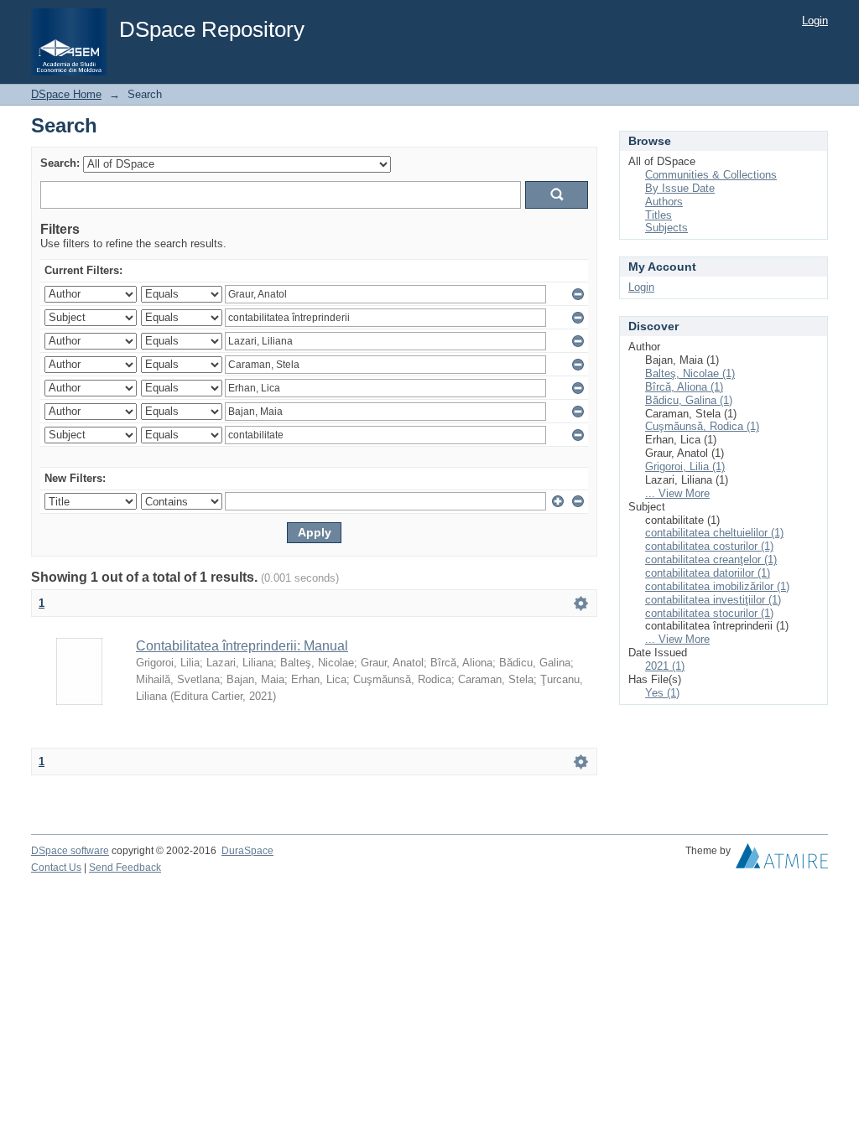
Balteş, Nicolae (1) (690, 373)
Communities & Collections (711, 174)
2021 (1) (665, 666)
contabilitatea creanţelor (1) (711, 559)
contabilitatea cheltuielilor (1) (714, 532)
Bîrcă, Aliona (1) (684, 387)
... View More (677, 493)
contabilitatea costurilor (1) (709, 546)
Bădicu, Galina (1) (688, 400)
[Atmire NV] (782, 860)
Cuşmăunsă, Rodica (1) (702, 426)
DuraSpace (247, 851)
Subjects (666, 227)
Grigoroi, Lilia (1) (685, 466)
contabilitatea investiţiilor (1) (713, 599)
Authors (664, 201)
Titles (658, 215)
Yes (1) (662, 692)
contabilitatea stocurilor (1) (709, 613)
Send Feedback (125, 867)
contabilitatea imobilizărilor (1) (717, 586)
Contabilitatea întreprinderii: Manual (242, 646)
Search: (60, 163)
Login (815, 20)
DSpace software (70, 851)
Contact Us (56, 867)
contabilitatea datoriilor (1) (707, 573)
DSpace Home (66, 94)
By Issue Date (680, 188)
